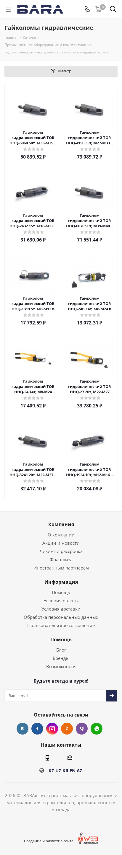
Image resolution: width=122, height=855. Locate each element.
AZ (79, 771)
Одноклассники (67, 729)
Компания (61, 524)
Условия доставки (61, 609)
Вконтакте (22, 729)
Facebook (37, 729)
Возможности (61, 666)
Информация (61, 582)
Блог (61, 650)
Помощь (61, 592)
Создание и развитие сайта (48, 840)
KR (65, 771)
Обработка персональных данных (61, 617)
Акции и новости (61, 543)
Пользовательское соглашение (61, 625)
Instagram (52, 729)
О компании (61, 535)
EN (73, 771)
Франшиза (61, 559)
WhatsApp (96, 729)
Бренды (61, 658)
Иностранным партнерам (61, 568)
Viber (82, 729)
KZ (51, 771)
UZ (58, 771)
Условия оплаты (61, 600)
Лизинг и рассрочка (61, 551)
